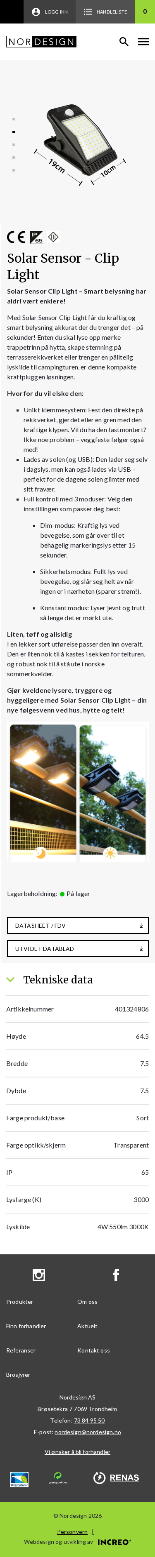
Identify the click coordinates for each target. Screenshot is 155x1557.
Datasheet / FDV (40, 925)
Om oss (87, 1301)
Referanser (21, 1350)
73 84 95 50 (89, 1420)
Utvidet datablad (44, 948)
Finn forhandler (26, 1325)
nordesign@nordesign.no (88, 1431)
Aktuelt (87, 1325)
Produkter (19, 1301)
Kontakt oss (93, 1350)
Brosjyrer (18, 1374)
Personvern (72, 1531)
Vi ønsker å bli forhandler (77, 1451)
